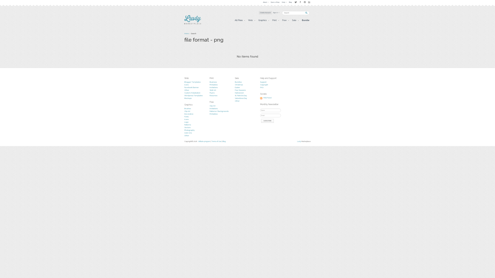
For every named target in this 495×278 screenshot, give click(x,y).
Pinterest (304, 2)
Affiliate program (204, 141)
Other (186, 90)
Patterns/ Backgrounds (219, 111)
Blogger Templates (192, 82)
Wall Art (213, 90)
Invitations (214, 87)
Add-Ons (188, 133)
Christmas (239, 85)
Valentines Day (241, 98)
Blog (224, 141)
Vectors (187, 127)
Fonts (186, 117)
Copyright (264, 85)
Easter (237, 87)
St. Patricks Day (241, 96)
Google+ (309, 2)
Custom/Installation (192, 93)
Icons (186, 85)
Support (263, 82)
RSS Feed (267, 98)
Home (186, 33)
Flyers (212, 93)
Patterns (187, 125)
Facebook (300, 2)
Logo (186, 122)
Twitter (295, 2)
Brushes (187, 109)
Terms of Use (216, 141)
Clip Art (187, 111)
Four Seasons (240, 90)
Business (213, 82)
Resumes (213, 96)
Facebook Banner (191, 87)
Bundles (238, 82)
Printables (214, 85)
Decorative (188, 114)
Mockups (188, 98)
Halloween (239, 93)
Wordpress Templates (193, 96)
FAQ (261, 87)
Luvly (299, 141)
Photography (189, 130)
